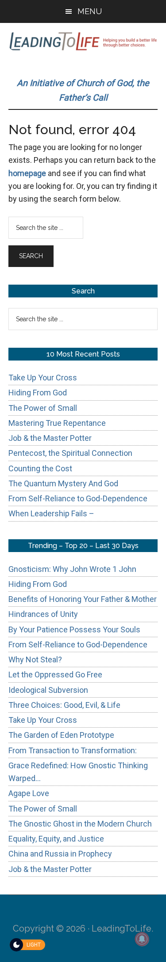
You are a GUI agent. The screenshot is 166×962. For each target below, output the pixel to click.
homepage (27, 173)
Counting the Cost (40, 468)
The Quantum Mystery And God (63, 483)
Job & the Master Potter (50, 438)
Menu (89, 11)
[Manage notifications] (142, 939)
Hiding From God (37, 392)
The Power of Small (42, 408)
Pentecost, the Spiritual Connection (70, 453)
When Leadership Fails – (51, 513)
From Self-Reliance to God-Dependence (77, 498)
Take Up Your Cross (42, 377)
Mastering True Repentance (57, 423)
